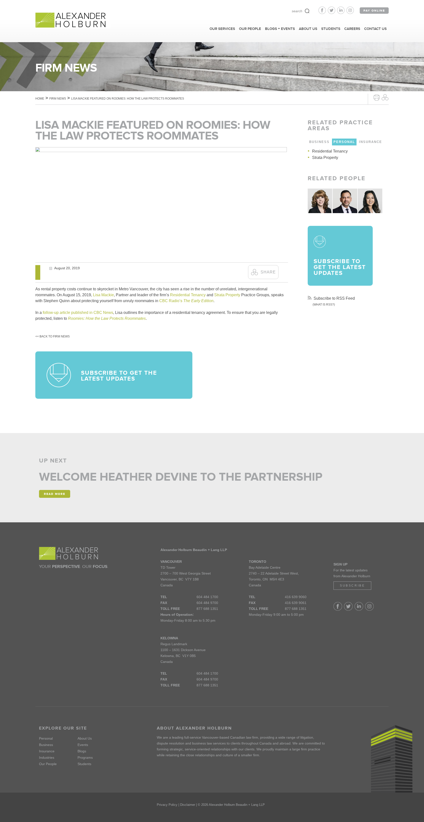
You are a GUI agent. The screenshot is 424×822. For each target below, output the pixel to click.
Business (46, 745)
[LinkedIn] (341, 13)
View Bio (320, 203)
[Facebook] (323, 13)
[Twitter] (332, 13)
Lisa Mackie (103, 295)
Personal (46, 738)
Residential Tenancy (188, 295)
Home (39, 98)
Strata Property (227, 295)
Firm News (57, 98)
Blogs (82, 751)
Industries (46, 757)
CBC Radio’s (186, 301)
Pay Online (374, 10)
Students (84, 764)
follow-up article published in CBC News (78, 312)
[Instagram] (350, 13)
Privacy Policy (167, 805)
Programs (85, 757)
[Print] (376, 97)
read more (54, 494)
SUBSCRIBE (352, 585)
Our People (48, 764)
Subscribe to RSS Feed (334, 298)
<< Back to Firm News (52, 336)
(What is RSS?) (324, 304)
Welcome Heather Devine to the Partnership (180, 476)
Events (83, 745)
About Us (85, 738)
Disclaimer (187, 805)
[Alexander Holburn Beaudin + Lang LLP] (72, 20)
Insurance (46, 751)
